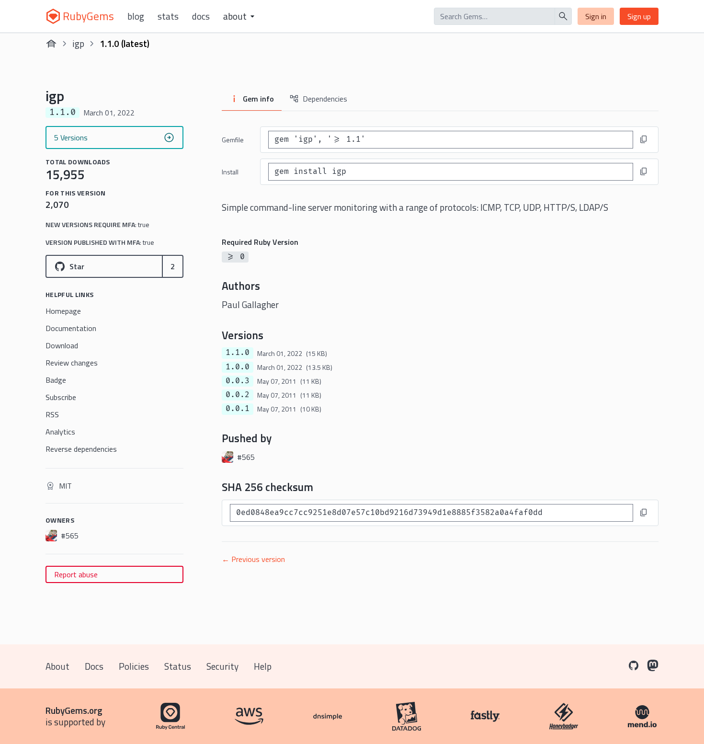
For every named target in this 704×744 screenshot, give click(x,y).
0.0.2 (238, 395)
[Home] (51, 43)
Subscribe (60, 397)
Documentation (70, 328)
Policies (134, 666)
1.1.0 (238, 352)
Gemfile (233, 140)
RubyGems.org (73, 710)
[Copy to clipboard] (643, 139)
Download (61, 345)
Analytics (60, 431)
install (230, 172)
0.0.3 (238, 381)
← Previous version (253, 559)
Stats (168, 16)
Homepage (63, 311)
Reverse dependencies (81, 449)
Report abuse (76, 574)
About (57, 666)
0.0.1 (238, 408)
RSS (52, 414)
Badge (55, 380)
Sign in (595, 16)
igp (78, 43)
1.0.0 (238, 367)
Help (263, 666)
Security (222, 666)
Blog (135, 16)
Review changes (71, 362)
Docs (201, 16)
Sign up (639, 16)
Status (177, 666)
